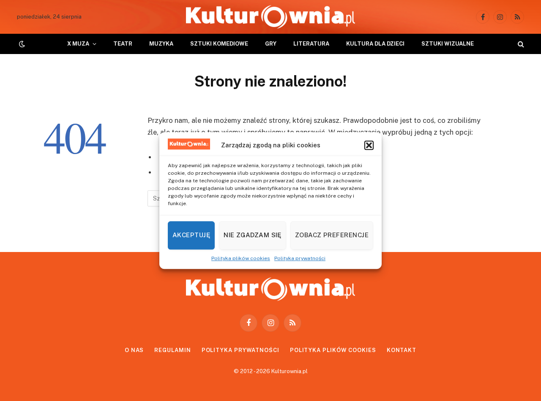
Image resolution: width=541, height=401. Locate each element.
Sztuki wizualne (447, 44)
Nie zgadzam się (252, 234)
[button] (369, 145)
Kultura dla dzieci (375, 44)
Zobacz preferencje (332, 234)
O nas (134, 350)
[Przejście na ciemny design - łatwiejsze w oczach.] (21, 44)
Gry (270, 44)
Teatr (122, 44)
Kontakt (401, 350)
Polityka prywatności (299, 258)
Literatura (311, 44)
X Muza (78, 44)
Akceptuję (191, 234)
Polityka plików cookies (240, 258)
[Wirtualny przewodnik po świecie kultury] (270, 17)
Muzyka (161, 44)
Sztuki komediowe (219, 44)
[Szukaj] (520, 44)
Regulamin (172, 350)
